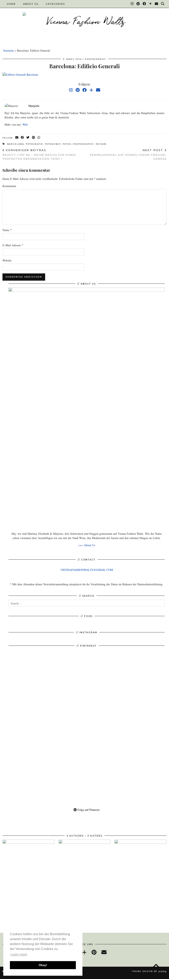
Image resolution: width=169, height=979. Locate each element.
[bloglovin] (84, 952)
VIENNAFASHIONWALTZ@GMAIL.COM (86, 570)
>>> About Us (86, 545)
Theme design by (149, 971)
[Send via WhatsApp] (39, 137)
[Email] (156, 4)
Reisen (101, 144)
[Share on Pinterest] (33, 137)
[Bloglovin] (150, 4)
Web (25, 124)
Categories (55, 3)
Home (11, 3)
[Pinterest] (138, 4)
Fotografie (34, 144)
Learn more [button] (19, 954)
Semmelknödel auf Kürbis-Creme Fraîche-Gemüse (128, 154)
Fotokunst (53, 144)
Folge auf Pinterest (88, 810)
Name (7, 230)
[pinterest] (94, 952)
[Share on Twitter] (28, 137)
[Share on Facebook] (22, 137)
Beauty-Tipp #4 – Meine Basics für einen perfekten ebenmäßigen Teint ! (39, 154)
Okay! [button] (43, 965)
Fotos (67, 144)
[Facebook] (144, 4)
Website (7, 260)
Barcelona (15, 144)
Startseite (8, 50)
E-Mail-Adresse (12, 245)
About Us (30, 3)
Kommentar (9, 186)
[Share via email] (17, 137)
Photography (95, 59)
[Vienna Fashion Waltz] (84, 22)
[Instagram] (132, 4)
